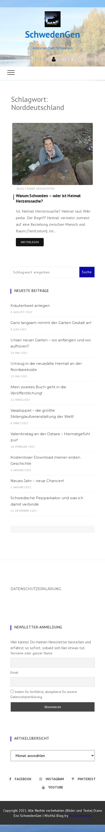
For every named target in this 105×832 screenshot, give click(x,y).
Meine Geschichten (40, 188)
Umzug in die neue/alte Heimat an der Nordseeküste (46, 366)
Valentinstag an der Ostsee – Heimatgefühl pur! (50, 437)
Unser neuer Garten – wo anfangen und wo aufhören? (50, 343)
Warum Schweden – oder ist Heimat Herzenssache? (48, 198)
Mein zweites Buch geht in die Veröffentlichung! (38, 390)
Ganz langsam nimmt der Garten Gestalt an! (50, 322)
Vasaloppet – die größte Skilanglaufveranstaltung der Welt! (42, 413)
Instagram (55, 779)
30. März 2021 (77, 178)
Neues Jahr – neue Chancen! (37, 480)
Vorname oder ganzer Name (31, 653)
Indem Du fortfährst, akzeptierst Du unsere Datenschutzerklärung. (43, 694)
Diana (31, 178)
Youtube (55, 787)
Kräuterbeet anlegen (30, 305)
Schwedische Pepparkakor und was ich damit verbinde (46, 501)
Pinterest (87, 779)
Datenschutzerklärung (35, 589)
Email (14, 672)
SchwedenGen (52, 34)
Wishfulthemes (80, 815)
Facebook (23, 779)
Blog (20, 188)
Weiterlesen (30, 242)
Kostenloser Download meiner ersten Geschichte (45, 460)
